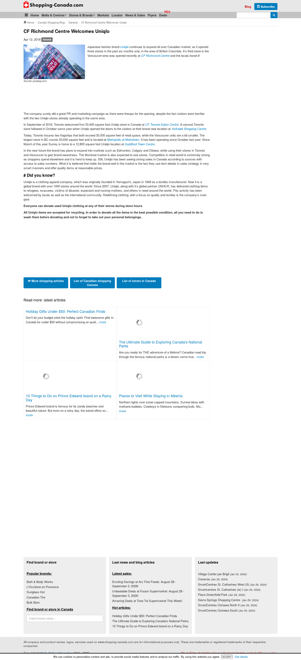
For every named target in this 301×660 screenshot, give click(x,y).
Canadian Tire (36, 597)
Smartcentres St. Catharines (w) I (229, 589)
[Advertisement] (98, 97)
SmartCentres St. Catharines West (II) (232, 584)
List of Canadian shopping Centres (92, 283)
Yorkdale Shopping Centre (188, 128)
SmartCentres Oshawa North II (227, 605)
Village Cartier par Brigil (222, 574)
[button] (26, 15)
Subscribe (267, 6)
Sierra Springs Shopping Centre (228, 600)
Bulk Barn (33, 602)
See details (241, 657)
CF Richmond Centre (155, 55)
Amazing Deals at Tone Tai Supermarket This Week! (147, 600)
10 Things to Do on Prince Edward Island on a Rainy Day (68, 397)
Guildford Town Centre (140, 144)
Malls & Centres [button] (53, 15)
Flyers (152, 15)
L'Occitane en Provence (43, 587)
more (102, 322)
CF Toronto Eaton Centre (162, 124)
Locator (117, 15)
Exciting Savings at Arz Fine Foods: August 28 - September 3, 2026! (144, 583)
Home (35, 15)
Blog (248, 6)
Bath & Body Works (40, 581)
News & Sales (135, 15)
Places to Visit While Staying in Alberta (150, 395)
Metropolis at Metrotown (123, 139)
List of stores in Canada (139, 281)
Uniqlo (124, 47)
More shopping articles (47, 281)
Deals (163, 15)
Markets (103, 15)
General (47, 39)
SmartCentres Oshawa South (226, 610)
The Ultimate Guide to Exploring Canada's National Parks (160, 344)
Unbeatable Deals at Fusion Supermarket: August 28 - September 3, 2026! (148, 593)
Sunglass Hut (36, 592)
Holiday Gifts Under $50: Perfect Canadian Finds (65, 311)
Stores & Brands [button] (81, 15)
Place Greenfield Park (221, 594)
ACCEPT (226, 656)
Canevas (213, 579)
